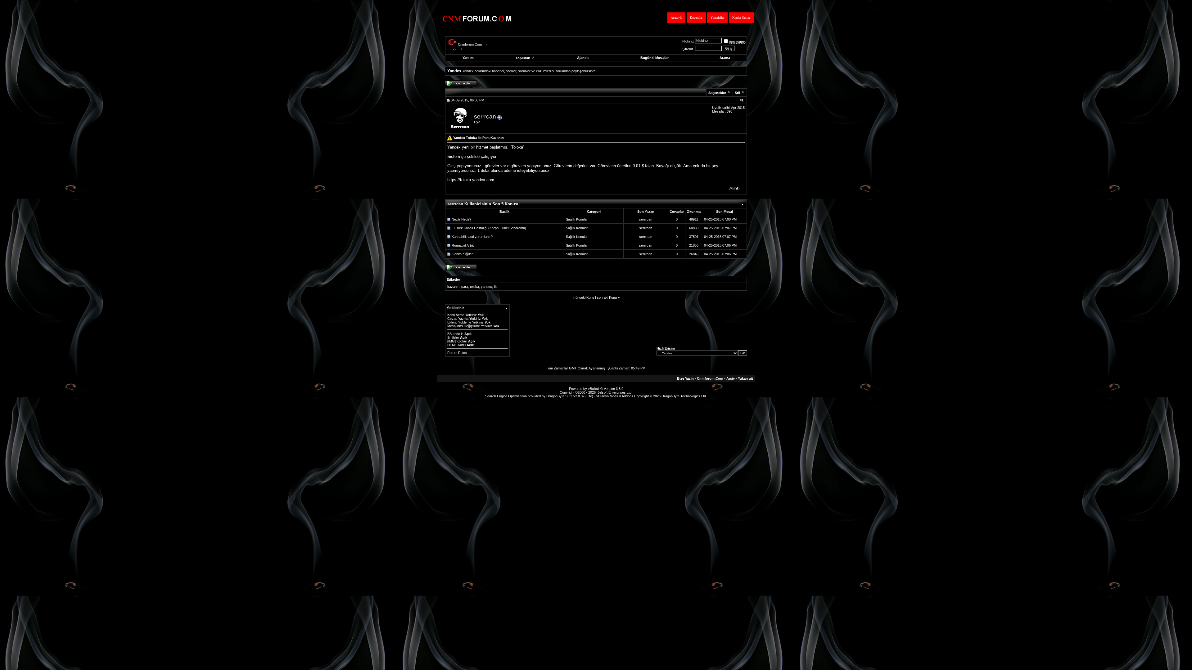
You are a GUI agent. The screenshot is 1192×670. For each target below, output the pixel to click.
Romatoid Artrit (463, 245)
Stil (737, 93)
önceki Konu (585, 297)
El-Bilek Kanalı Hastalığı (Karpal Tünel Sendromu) (489, 228)
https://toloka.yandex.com (470, 179)
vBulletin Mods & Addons (614, 396)
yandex (486, 286)
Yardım (468, 58)
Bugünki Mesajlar (654, 58)
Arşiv (730, 378)
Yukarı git (745, 378)
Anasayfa (676, 17)
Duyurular (696, 17)
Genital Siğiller (462, 254)
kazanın (453, 286)
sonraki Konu (607, 297)
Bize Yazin (685, 378)
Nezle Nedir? (461, 219)
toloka (474, 286)
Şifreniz (687, 49)
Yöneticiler (717, 17)
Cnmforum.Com (470, 44)
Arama (725, 58)
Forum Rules (457, 353)
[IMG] (451, 341)
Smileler (453, 337)
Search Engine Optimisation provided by (515, 396)
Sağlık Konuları (577, 219)
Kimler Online (741, 17)
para (464, 286)
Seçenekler (717, 93)
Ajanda (583, 58)
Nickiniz (688, 41)
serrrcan (485, 116)
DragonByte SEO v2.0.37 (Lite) (569, 396)
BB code (453, 334)
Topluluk (523, 58)
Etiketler (453, 279)
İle (495, 286)
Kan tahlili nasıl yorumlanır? (472, 237)
